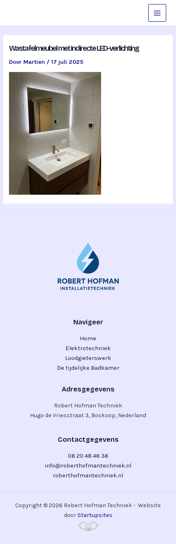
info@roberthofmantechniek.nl (88, 465)
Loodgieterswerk (88, 358)
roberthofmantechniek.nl (88, 475)
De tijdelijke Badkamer (88, 367)
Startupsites (95, 515)
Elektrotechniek (88, 348)
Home (88, 338)
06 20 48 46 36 (88, 455)
